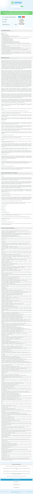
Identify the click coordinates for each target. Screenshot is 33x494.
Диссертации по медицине (3, 10)
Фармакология (15, 491)
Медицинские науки (16, 481)
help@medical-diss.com (30, 491)
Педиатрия (7, 10)
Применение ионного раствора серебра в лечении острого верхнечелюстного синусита (16, 466)
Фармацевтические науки (16, 484)
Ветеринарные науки (16, 487)
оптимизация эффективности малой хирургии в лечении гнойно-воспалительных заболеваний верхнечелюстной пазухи (16, 468)
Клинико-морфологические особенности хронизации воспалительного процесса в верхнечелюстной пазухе (16, 471)
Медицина (12, 491)
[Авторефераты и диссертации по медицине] (16, 2)
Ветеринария (19, 491)
